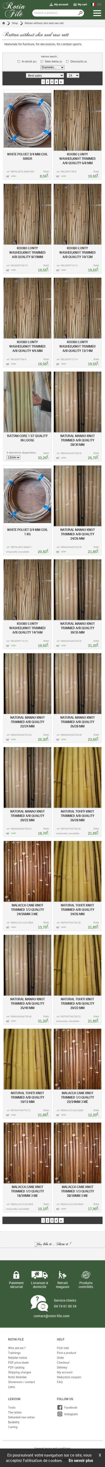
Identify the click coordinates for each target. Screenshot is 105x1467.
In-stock (29, 61)
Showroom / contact (21, 1382)
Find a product (66, 1353)
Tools (11, 1407)
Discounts (78, 61)
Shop (15, 23)
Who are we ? (17, 1348)
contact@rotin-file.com (51, 1316)
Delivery (62, 1367)
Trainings (14, 1353)
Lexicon (14, 1399)
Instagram (70, 1414)
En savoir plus (81, 1460)
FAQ (60, 1382)
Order (60, 1358)
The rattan (15, 1412)
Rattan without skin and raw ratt (44, 23)
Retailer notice (17, 1358)
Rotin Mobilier (17, 1377)
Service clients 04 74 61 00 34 (65, 1303)
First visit (63, 1348)
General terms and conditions (52, 1448)
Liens (11, 1387)
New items (53, 61)
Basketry (14, 1422)
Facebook (70, 1407)
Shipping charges (19, 1372)
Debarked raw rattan (21, 1417)
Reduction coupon (69, 1377)
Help (60, 1339)
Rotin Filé (16, 1339)
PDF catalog (16, 1367)
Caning (13, 1427)
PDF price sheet (18, 1362)
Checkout (63, 1362)
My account (65, 1372)
